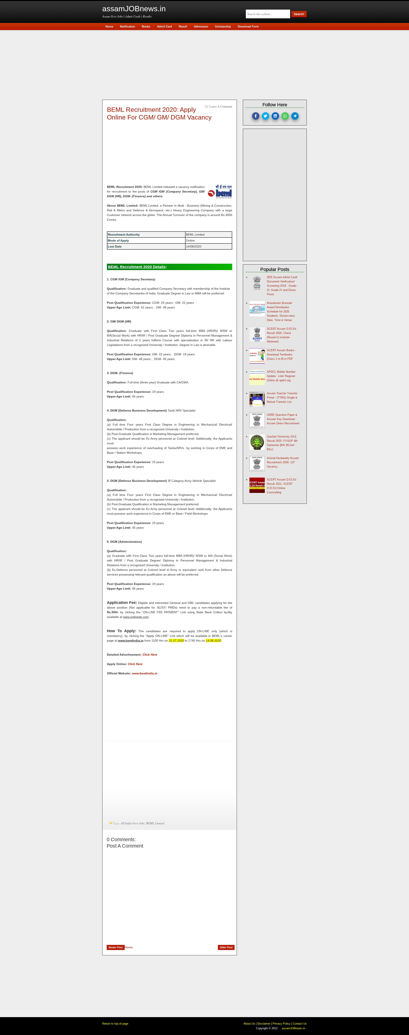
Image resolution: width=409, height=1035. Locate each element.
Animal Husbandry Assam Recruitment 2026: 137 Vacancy (283, 462)
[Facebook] (255, 116)
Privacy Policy (282, 1023)
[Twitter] (265, 116)
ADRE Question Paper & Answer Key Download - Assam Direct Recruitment (283, 419)
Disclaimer (263, 1023)
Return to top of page (115, 1023)
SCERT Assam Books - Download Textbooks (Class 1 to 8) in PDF (281, 354)
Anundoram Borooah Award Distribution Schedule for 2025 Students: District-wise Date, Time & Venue (281, 311)
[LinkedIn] (275, 116)
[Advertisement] (206, 64)
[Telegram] (295, 116)
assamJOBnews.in (134, 8)
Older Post (226, 947)
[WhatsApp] (285, 116)
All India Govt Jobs (132, 823)
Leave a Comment (220, 106)
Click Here (150, 654)
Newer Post (116, 947)
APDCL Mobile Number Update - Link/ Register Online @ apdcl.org (281, 376)
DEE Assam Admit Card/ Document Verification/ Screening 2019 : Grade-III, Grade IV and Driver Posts (282, 286)
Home (129, 947)
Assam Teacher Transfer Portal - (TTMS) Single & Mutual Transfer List (282, 397)
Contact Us (300, 1023)
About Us (249, 1023)
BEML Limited (155, 823)
